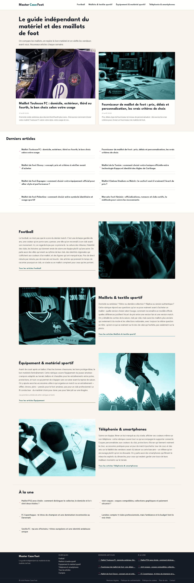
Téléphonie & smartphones (162, 5)
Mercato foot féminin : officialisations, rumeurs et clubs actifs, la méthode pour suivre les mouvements (134, 198)
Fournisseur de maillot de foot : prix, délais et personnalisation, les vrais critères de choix (138, 151)
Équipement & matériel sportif (130, 5)
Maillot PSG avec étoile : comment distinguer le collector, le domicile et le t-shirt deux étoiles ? (57, 502)
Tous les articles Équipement (31, 400)
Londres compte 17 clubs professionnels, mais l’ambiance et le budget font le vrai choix (138, 516)
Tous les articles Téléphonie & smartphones (118, 466)
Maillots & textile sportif (100, 5)
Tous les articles (64, 570)
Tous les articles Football (30, 268)
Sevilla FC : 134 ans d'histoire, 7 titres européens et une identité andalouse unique (56, 530)
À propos (62, 573)
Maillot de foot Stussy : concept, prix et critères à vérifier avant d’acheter (54, 166)
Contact (172, 580)
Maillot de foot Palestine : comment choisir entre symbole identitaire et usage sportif (57, 198)
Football (81, 5)
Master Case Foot (29, 556)
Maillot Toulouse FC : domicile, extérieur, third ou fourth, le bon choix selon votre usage (56, 151)
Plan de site (163, 580)
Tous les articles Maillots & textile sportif (117, 334)
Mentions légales (113, 580)
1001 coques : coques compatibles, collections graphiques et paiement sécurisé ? (135, 502)
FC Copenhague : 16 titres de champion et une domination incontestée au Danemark (56, 516)
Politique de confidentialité (130, 580)
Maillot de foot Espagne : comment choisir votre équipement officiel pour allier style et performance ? (58, 182)
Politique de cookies (149, 580)
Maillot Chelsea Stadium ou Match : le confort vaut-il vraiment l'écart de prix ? (138, 182)
